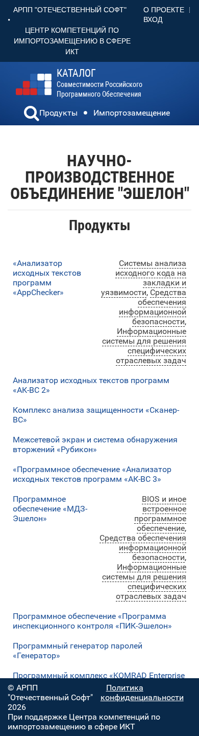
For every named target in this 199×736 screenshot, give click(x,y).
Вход (152, 19)
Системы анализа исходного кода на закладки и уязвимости (143, 277)
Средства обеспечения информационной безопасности (152, 306)
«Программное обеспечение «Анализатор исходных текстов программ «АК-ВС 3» (92, 474)
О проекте (163, 10)
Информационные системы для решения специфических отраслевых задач (144, 345)
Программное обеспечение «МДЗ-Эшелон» (50, 508)
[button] (31, 114)
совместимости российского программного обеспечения (99, 83)
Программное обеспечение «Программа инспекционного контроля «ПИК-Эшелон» (92, 621)
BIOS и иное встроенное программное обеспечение (160, 513)
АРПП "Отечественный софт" (70, 10)
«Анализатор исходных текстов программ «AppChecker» (47, 277)
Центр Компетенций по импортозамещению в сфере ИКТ (72, 41)
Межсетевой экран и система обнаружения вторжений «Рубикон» (95, 444)
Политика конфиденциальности (142, 692)
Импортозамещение (131, 113)
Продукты (58, 113)
